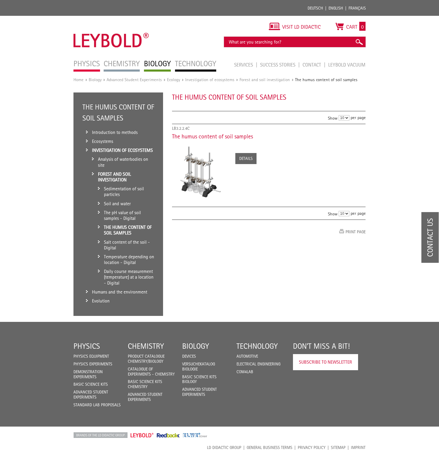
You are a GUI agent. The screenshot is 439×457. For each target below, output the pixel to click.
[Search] (359, 41)
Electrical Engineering (258, 364)
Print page (356, 231)
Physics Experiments (92, 364)
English (336, 8)
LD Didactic (100, 435)
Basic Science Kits (90, 384)
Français (357, 8)
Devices (189, 356)
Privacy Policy (312, 447)
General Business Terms (269, 447)
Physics (86, 346)
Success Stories (278, 65)
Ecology (173, 79)
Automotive (247, 356)
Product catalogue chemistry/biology (146, 359)
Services (244, 65)
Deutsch (315, 8)
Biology (95, 79)
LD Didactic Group (224, 447)
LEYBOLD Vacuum (347, 65)
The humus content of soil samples (212, 136)
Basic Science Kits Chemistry (145, 384)
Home (78, 79)
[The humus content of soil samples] (200, 171)
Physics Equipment (91, 356)
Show (332, 118)
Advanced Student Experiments (134, 79)
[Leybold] (111, 18)
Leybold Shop (142, 435)
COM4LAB (245, 371)
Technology (257, 346)
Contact (312, 65)
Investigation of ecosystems (209, 79)
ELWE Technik (195, 435)
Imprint (358, 447)
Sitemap (338, 447)
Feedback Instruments (168, 435)
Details (246, 158)
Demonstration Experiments (88, 374)
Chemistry (146, 346)
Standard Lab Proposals (97, 404)
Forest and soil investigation (265, 79)
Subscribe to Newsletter (325, 362)
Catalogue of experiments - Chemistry (151, 371)
